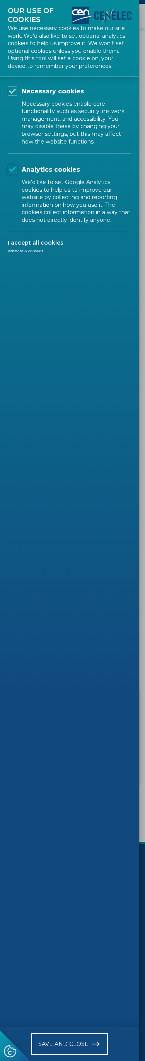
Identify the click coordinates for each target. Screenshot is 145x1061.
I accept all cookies (35, 242)
